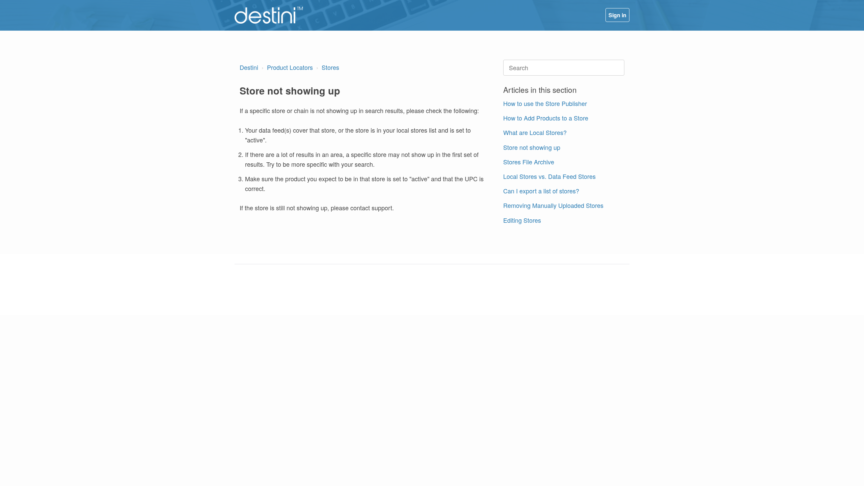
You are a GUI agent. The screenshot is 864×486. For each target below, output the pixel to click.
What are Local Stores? (535, 132)
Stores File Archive (528, 161)
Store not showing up (531, 147)
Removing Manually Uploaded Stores (553, 205)
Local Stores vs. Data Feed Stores (549, 176)
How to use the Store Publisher (545, 103)
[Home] (269, 15)
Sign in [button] (617, 15)
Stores (330, 67)
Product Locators (290, 67)
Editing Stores (522, 220)
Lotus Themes (299, 292)
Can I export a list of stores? (541, 190)
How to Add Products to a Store (545, 117)
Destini (249, 67)
